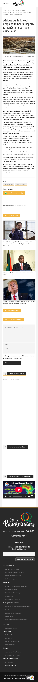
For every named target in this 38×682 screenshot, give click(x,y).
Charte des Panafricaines (13, 576)
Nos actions (9, 596)
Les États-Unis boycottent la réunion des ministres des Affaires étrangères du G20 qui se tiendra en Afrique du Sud (18, 244)
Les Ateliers (8, 638)
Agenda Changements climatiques (16, 620)
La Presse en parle (11, 579)
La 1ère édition (10, 645)
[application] (19, 489)
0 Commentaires (18, 56)
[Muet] (29, 496)
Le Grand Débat (10, 635)
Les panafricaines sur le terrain (14, 572)
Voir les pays (9, 662)
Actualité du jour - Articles (17, 10)
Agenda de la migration (12, 599)
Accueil (5, 10)
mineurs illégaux (20, 184)
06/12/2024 (8, 56)
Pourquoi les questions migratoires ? (16, 586)
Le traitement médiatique (13, 593)
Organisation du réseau (12, 569)
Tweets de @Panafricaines (11, 379)
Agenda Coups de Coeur (12, 655)
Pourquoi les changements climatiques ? (18, 607)
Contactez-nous (19, 535)
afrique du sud (9, 184)
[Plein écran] (32, 496)
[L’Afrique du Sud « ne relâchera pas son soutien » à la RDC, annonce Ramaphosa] (19, 261)
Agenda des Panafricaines (13, 652)
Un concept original (11, 629)
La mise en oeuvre (11, 589)
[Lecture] (6, 496)
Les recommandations (12, 641)
